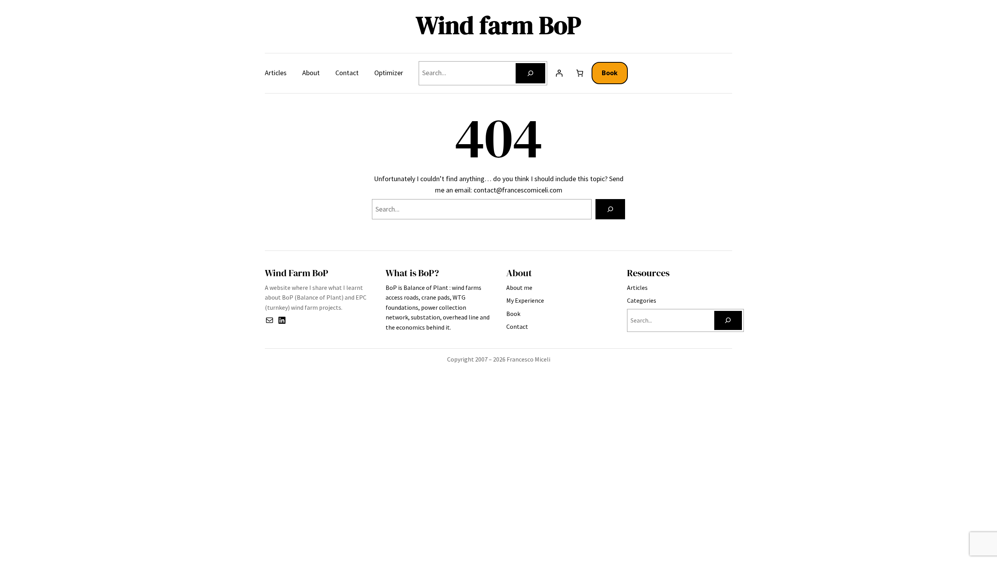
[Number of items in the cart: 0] (579, 73)
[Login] (559, 73)
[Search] (530, 73)
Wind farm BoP (498, 25)
